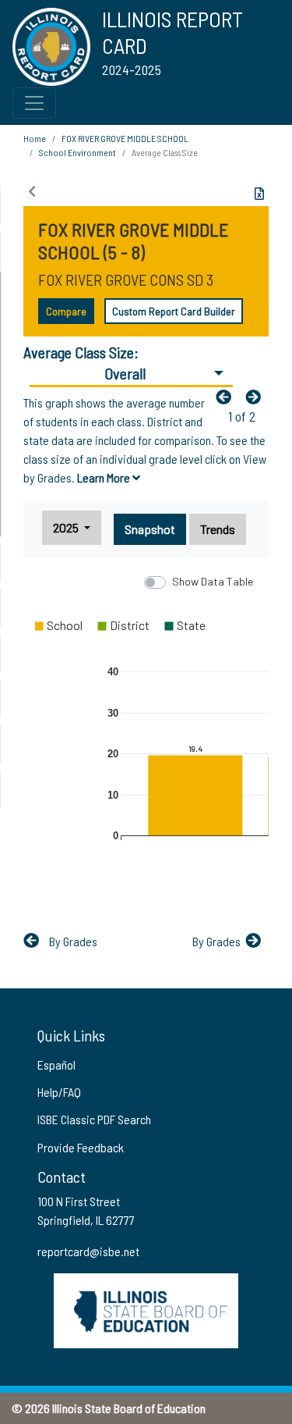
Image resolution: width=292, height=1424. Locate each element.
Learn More (104, 477)
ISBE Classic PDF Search (94, 1119)
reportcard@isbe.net (88, 1251)
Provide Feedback (80, 1147)
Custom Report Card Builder (173, 311)
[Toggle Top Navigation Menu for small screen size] (34, 103)
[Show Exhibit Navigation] (31, 191)
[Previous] (227, 396)
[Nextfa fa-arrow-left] (257, 396)
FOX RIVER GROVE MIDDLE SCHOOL (125, 138)
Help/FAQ (59, 1091)
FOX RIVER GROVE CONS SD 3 (125, 279)
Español (56, 1064)
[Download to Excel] (259, 193)
